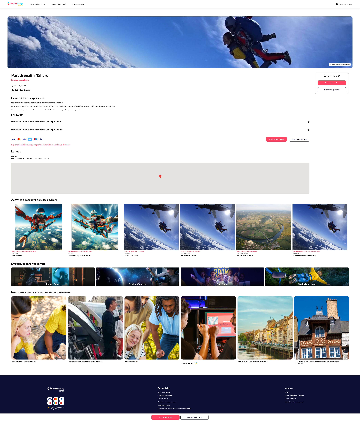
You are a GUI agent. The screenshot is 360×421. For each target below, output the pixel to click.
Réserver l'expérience (299, 139)
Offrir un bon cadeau (276, 139)
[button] (160, 176)
